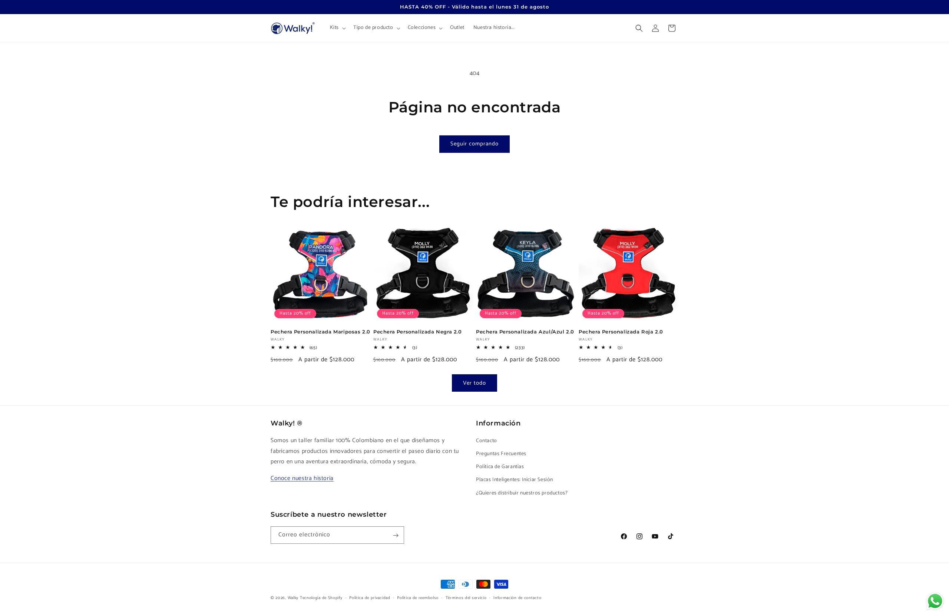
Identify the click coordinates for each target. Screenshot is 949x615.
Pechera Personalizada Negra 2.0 (417, 332)
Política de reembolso (418, 597)
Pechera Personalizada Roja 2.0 (621, 332)
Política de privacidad (369, 597)
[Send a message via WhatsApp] (935, 601)
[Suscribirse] (395, 535)
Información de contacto (517, 597)
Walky (293, 598)
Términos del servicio (466, 597)
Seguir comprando (474, 143)
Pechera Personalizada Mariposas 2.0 (320, 332)
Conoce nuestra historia (302, 478)
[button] (337, 28)
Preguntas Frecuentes (501, 453)
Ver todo (474, 383)
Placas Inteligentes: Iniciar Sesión (514, 480)
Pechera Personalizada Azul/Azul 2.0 (525, 332)
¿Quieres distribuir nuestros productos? (522, 493)
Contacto (486, 440)
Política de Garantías (500, 467)
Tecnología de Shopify (321, 598)
